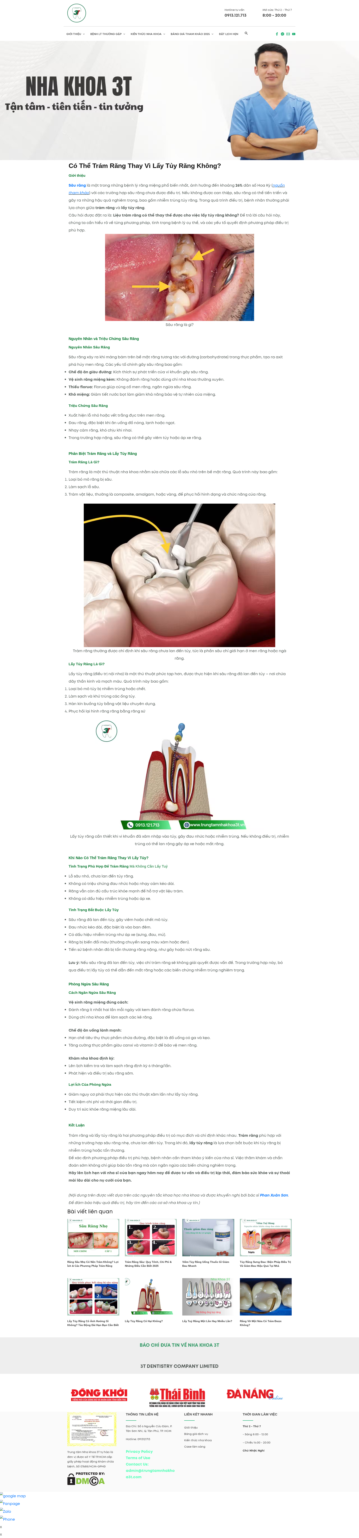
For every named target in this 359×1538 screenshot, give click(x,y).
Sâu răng (77, 185)
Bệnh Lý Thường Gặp (106, 34)
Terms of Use (138, 1457)
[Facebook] (277, 34)
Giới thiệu (191, 1428)
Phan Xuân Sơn (274, 1195)
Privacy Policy (139, 1451)
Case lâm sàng (194, 1447)
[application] (83, 34)
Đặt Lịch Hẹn (228, 34)
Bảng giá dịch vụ (196, 1434)
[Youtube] (293, 34)
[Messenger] (282, 34)
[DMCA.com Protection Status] (86, 1478)
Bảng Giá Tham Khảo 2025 (190, 34)
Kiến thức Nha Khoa (146, 34)
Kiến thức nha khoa (198, 1440)
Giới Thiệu (73, 34)
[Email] (288, 34)
